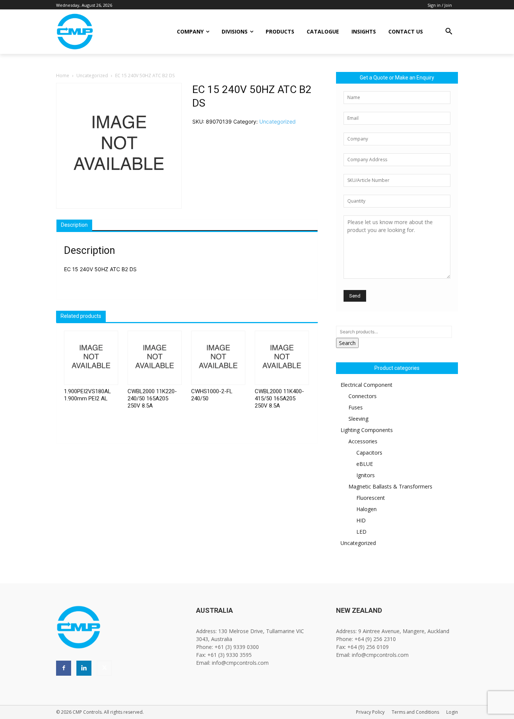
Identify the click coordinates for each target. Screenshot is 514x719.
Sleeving (358, 418)
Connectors (362, 396)
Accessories (362, 441)
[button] (449, 32)
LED (361, 531)
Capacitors (369, 452)
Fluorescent (370, 497)
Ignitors (365, 475)
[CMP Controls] (100, 31)
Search (347, 343)
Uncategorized (92, 75)
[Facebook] (63, 668)
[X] (104, 668)
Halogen (366, 509)
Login (452, 712)
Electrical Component (366, 384)
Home (62, 75)
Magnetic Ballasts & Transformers (390, 486)
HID (361, 520)
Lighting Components (367, 430)
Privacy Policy (370, 712)
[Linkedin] (83, 668)
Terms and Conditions (415, 712)
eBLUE (364, 463)
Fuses (355, 407)
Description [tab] (74, 225)
